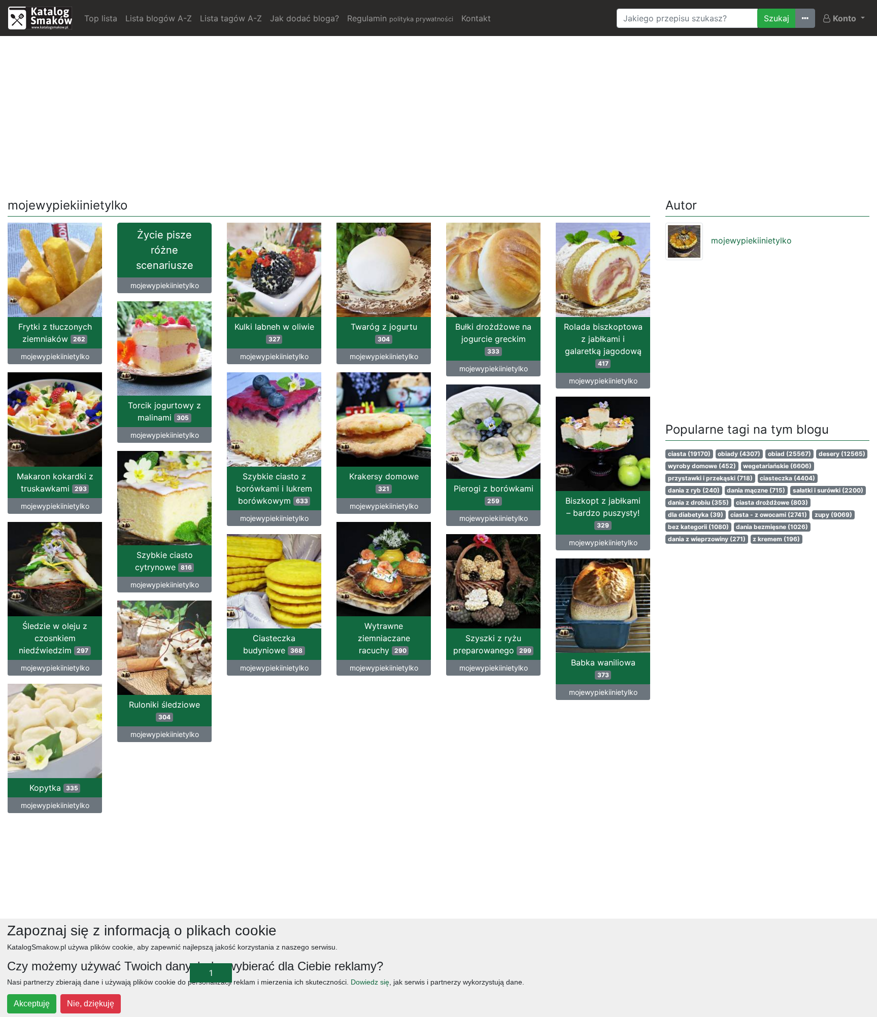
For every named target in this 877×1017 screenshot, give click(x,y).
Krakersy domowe (384, 482)
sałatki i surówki (828, 490)
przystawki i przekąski (710, 478)
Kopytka (53, 788)
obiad (789, 454)
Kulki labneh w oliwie (274, 332)
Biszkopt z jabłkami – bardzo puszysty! (602, 512)
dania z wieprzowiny (707, 539)
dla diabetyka (695, 514)
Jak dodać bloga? (304, 18)
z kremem (776, 539)
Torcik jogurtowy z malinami (164, 411)
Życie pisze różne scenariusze (164, 250)
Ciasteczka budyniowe (272, 644)
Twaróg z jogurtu (384, 332)
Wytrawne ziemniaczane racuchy (384, 638)
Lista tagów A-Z (231, 18)
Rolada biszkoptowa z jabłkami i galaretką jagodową (603, 344)
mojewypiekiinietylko (55, 356)
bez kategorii (698, 527)
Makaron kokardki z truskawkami (55, 482)
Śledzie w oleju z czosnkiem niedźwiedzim (53, 638)
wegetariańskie (777, 466)
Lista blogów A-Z (158, 18)
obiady (739, 454)
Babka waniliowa (603, 668)
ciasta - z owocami (768, 514)
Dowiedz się (370, 982)
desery (842, 454)
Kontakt (476, 18)
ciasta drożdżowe (772, 502)
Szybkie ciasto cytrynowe (164, 561)
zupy (833, 514)
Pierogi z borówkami (493, 494)
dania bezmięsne (772, 527)
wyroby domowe (702, 466)
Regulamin (400, 18)
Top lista (100, 18)
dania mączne (756, 490)
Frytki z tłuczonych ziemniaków (55, 333)
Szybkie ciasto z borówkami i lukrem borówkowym (274, 488)
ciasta (689, 454)
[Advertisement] (438, 115)
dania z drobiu (698, 502)
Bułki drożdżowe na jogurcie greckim (493, 338)
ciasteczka (787, 478)
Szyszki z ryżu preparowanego (492, 644)
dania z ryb (694, 490)
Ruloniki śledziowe (164, 710)
